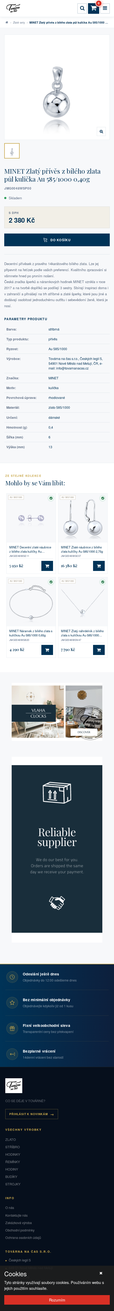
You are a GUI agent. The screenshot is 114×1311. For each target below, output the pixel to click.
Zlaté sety (19, 22)
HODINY (11, 1169)
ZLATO (10, 1139)
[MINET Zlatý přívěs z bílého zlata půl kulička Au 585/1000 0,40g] (12, 151)
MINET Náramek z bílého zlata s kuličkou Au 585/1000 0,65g (30, 633)
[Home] (14, 8)
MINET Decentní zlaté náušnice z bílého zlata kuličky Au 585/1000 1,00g (30, 549)
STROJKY (12, 1184)
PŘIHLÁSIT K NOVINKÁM (28, 1114)
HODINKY (12, 1154)
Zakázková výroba (18, 1222)
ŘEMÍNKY (12, 1161)
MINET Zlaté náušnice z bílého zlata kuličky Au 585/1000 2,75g (82, 549)
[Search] (82, 8)
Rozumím (57, 1300)
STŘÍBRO (12, 1147)
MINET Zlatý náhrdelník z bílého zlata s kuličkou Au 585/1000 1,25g (82, 633)
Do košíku (60, 239)
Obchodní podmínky (19, 1230)
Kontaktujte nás (16, 1215)
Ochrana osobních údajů (23, 1237)
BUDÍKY (11, 1176)
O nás (9, 1207)
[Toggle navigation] (105, 8)
